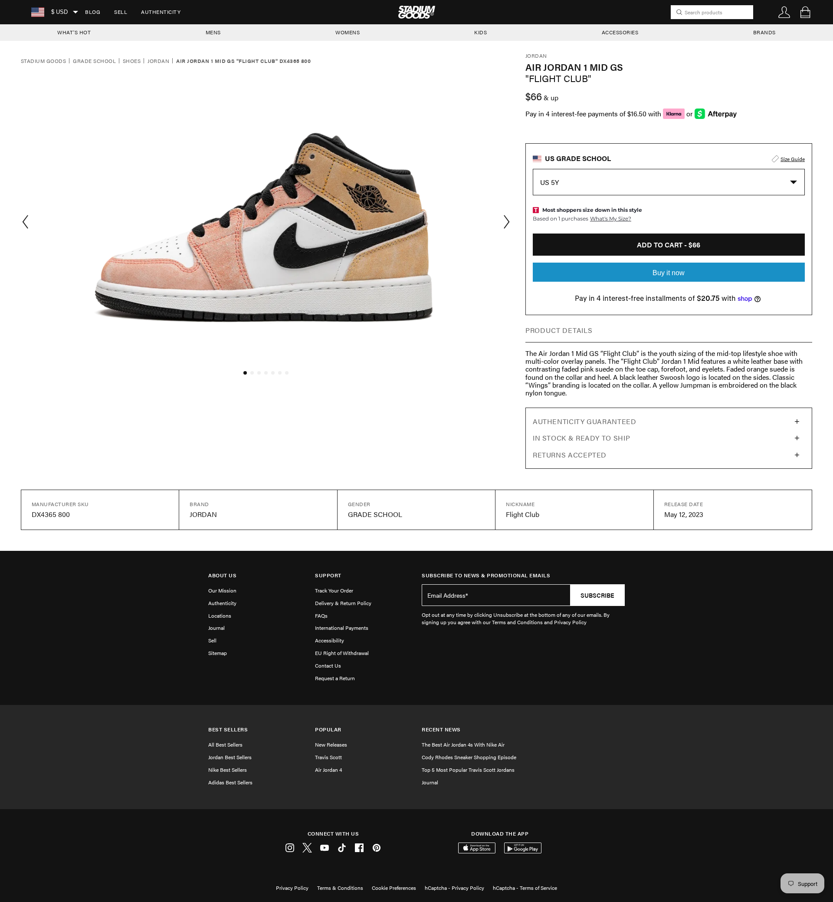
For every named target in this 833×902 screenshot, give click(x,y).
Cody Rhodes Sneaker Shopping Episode (469, 757)
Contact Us (328, 665)
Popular (328, 729)
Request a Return (335, 678)
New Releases (331, 744)
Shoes (132, 61)
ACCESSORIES (620, 32)
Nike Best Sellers (227, 770)
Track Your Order (334, 590)
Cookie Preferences (394, 888)
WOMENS (347, 32)
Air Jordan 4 (328, 770)
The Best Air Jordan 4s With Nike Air (463, 744)
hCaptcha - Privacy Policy (454, 888)
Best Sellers (228, 729)
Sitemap (217, 653)
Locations (219, 615)
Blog (92, 12)
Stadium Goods (43, 61)
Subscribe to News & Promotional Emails (486, 575)
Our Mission (222, 590)
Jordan (158, 61)
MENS (213, 32)
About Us (222, 575)
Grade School (94, 61)
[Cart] (805, 12)
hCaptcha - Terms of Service (525, 888)
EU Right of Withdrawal (342, 653)
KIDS (480, 32)
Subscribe (597, 595)
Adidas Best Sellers (230, 782)
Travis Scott (328, 757)
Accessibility (329, 640)
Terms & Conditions (340, 888)
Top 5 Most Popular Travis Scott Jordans (468, 770)
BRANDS (764, 32)
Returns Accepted (570, 455)
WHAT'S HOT (74, 32)
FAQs (321, 615)
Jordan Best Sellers (230, 757)
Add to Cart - (668, 245)
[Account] (784, 12)
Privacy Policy (292, 888)
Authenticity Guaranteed (584, 421)
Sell (120, 12)
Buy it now (669, 273)
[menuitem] (92, 12)
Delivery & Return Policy (343, 603)
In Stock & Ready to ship (581, 438)
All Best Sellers (225, 744)
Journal (216, 628)
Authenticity (160, 12)
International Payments (341, 628)
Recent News (441, 729)
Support (328, 575)
